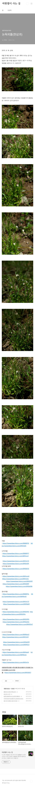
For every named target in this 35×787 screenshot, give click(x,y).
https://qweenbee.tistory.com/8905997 (19, 581)
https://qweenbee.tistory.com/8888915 (16, 543)
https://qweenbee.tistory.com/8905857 (17, 672)
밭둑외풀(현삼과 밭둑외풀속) (12, 696)
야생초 (12, 688)
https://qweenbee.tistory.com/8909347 (19, 624)
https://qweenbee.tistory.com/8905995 (16, 619)
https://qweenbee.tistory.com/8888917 (16, 553)
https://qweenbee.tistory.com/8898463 (16, 634)
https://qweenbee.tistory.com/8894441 (15, 556)
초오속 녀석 (7, 694)
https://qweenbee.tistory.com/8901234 (15, 579)
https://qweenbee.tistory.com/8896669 (16, 652)
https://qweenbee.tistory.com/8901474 (16, 662)
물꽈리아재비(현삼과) (10, 692)
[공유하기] (8, 681)
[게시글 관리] (11, 681)
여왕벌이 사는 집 (11, 3)
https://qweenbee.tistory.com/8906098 (19, 586)
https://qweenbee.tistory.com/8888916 (16, 594)
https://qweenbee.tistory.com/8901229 (15, 637)
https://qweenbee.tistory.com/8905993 (16, 612)
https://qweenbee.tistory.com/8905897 (16, 584)
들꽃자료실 (7, 688)
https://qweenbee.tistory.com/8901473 (16, 601)
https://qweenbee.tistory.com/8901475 (16, 561)
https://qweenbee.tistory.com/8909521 (16, 645)
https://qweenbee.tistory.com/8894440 (16, 576)
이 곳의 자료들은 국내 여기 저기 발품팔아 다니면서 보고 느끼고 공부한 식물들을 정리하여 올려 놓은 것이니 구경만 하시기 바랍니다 (14, 756)
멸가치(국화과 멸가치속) (11, 701)
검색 (27, 3)
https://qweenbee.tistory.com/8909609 (16, 604)
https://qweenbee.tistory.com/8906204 (16, 622)
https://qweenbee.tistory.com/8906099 (16, 642)
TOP (31, 781)
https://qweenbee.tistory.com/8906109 (16, 563)
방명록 (9, 10)
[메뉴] (31, 3)
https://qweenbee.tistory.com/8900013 (16, 569)
